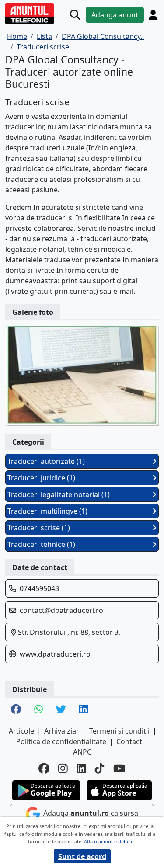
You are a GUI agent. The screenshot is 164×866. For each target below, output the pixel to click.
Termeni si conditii (119, 731)
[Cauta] (75, 15)
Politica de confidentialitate (61, 741)
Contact (129, 741)
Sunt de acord (82, 856)
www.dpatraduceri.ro (55, 654)
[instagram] (63, 769)
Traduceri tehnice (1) (41, 544)
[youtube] (119, 769)
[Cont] (153, 15)
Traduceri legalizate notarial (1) (58, 494)
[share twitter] (61, 710)
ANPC (82, 752)
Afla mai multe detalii (108, 841)
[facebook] (43, 769)
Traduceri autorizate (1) (46, 461)
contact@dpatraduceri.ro (61, 610)
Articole (21, 731)
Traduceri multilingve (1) (47, 511)
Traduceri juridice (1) (41, 478)
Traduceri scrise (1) (38, 527)
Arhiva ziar (61, 731)
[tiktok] (100, 769)
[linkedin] (81, 769)
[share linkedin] (83, 710)
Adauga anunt (114, 15)
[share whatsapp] (38, 710)
